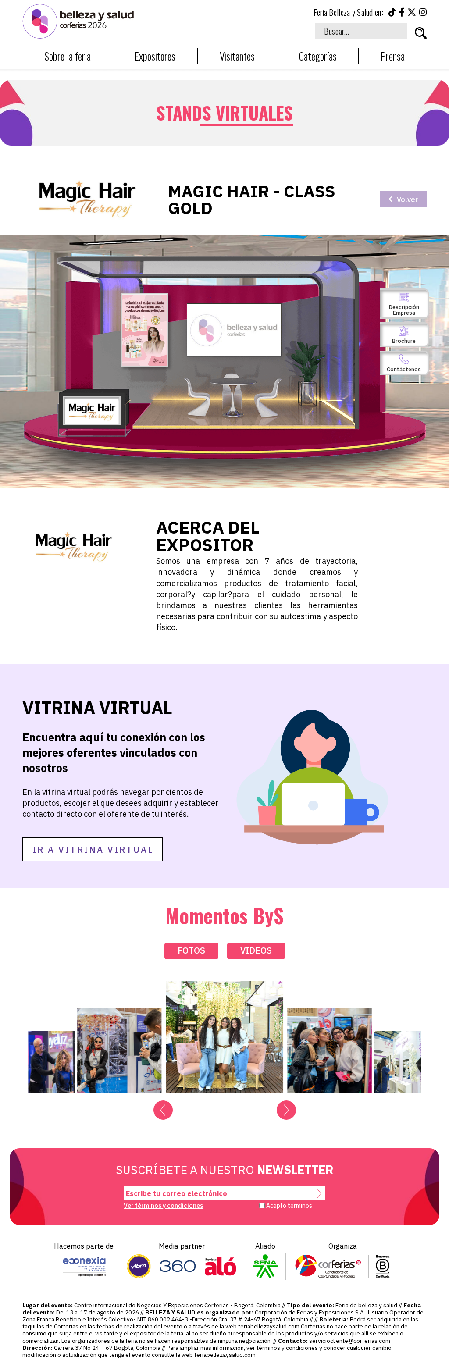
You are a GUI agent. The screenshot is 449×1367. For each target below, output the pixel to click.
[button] (163, 1110)
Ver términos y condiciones (163, 1205)
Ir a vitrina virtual (93, 849)
